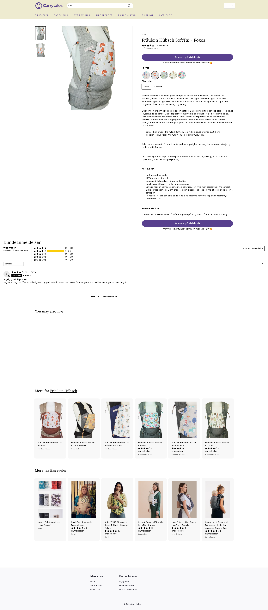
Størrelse (147, 81)
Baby (146, 86)
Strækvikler (82, 15)
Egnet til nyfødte (127, 585)
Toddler (158, 86)
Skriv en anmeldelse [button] (253, 248)
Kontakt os (95, 589)
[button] (148, 45)
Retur (92, 581)
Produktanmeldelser (104, 296)
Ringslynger (104, 15)
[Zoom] (90, 68)
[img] (17, 272)
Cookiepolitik (96, 585)
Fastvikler (61, 15)
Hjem (144, 35)
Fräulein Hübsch (150, 48)
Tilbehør (148, 15)
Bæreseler (41, 15)
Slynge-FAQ (125, 581)
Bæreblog (166, 15)
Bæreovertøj (127, 15)
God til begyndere (128, 589)
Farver (145, 67)
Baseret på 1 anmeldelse (15, 250)
